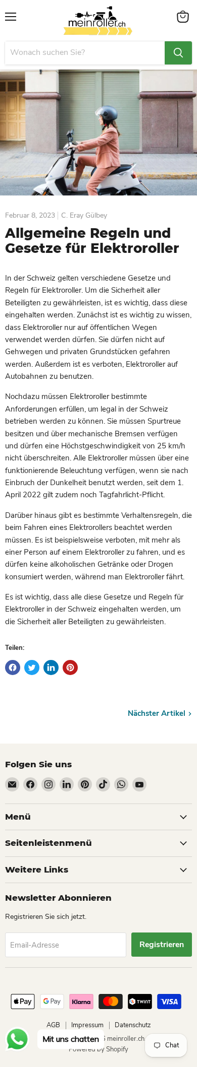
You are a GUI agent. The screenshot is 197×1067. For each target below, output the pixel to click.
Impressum (87, 1025)
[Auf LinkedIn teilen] (51, 667)
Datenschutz (133, 1025)
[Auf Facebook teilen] (12, 667)
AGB (53, 1025)
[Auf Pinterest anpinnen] (70, 667)
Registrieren (161, 944)
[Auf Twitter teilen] (31, 667)
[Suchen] (178, 52)
